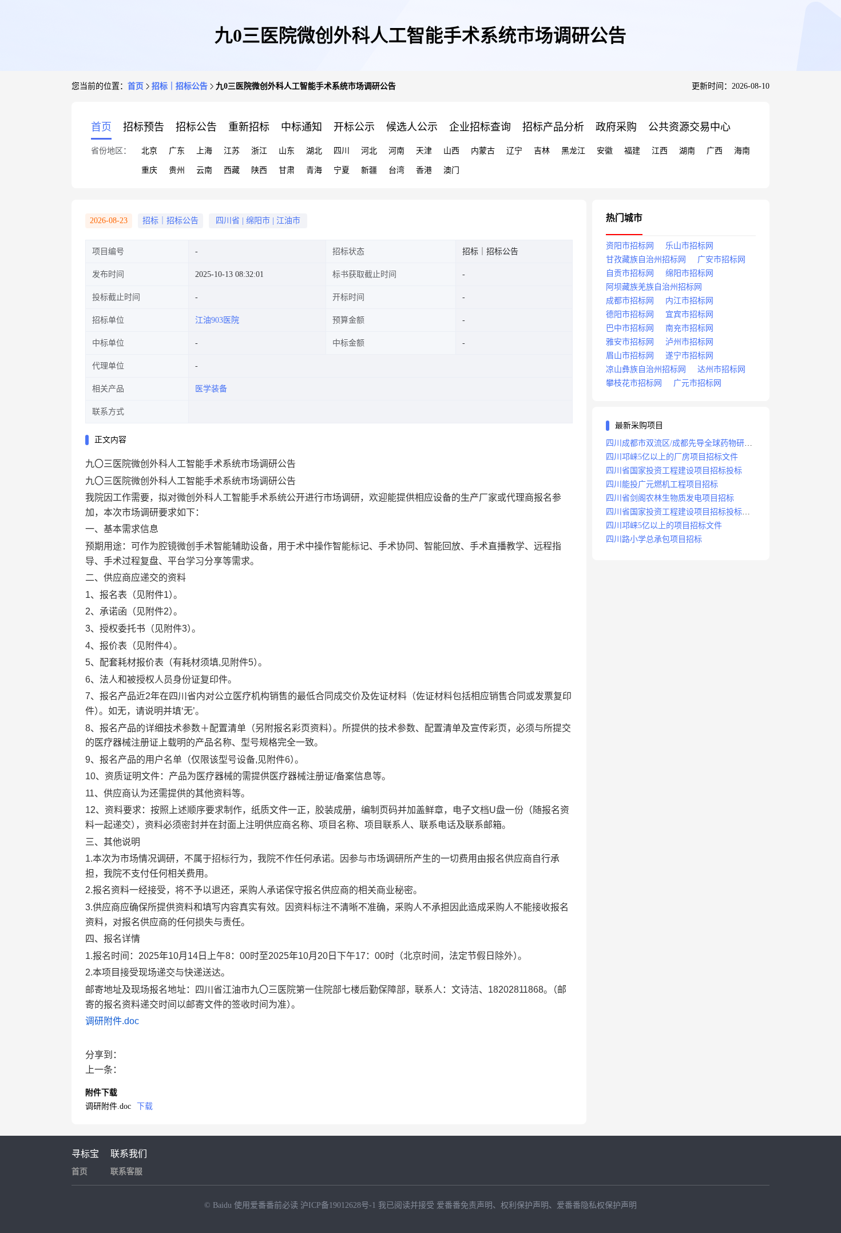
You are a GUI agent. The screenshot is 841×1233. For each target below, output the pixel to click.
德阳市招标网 (630, 314)
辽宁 (514, 150)
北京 (149, 150)
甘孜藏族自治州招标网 (646, 259)
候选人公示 (412, 127)
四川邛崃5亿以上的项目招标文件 (664, 525)
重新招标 (248, 127)
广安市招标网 (721, 259)
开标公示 (354, 127)
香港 (424, 170)
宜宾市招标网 (689, 314)
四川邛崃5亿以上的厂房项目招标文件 (672, 457)
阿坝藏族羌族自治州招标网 (654, 287)
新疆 (369, 170)
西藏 (232, 170)
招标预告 (143, 127)
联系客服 (126, 1171)
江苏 (232, 150)
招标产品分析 (553, 127)
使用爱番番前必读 (267, 1205)
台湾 (396, 170)
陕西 (259, 170)
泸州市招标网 (689, 342)
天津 (424, 150)
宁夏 (342, 170)
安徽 (605, 150)
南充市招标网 (689, 328)
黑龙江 (573, 150)
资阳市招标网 (630, 245)
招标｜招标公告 (180, 86)
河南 (396, 150)
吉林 (542, 150)
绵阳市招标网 (689, 273)
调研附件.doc (112, 1021)
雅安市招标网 (630, 342)
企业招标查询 (480, 127)
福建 (632, 150)
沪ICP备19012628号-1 (339, 1205)
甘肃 (287, 170)
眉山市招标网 (630, 355)
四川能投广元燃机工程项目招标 (662, 484)
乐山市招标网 (689, 245)
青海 (314, 170)
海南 (742, 150)
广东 (177, 150)
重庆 (149, 170)
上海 (204, 150)
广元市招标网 (697, 383)
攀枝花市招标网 (634, 383)
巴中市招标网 (630, 328)
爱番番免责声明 (465, 1205)
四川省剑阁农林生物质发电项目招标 (670, 498)
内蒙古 (483, 150)
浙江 (259, 150)
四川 (342, 150)
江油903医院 (217, 320)
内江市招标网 (689, 300)
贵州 (177, 170)
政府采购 (616, 127)
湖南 (687, 150)
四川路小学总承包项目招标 (654, 539)
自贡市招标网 (630, 273)
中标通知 (301, 127)
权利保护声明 (525, 1205)
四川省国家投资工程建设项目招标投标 (674, 470)
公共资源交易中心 (689, 127)
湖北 (314, 150)
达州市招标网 (721, 369)
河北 (369, 150)
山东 (287, 150)
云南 (204, 170)
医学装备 (211, 388)
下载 (145, 1106)
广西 (715, 150)
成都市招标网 (630, 300)
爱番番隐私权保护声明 (597, 1205)
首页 (136, 86)
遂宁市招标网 (689, 355)
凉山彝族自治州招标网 (646, 369)
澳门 (451, 170)
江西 (660, 150)
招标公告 (196, 127)
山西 (451, 150)
